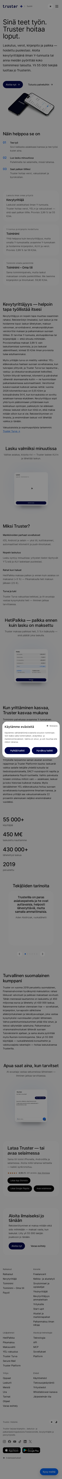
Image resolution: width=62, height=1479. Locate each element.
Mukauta (53, 726)
